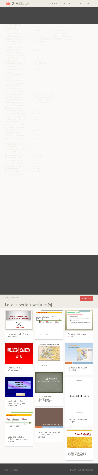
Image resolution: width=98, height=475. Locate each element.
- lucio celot (43, 334)
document (42, 365)
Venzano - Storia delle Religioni (78, 420)
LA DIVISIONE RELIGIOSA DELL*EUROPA (45, 398)
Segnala (89, 469)
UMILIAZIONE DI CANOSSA (15, 368)
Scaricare (86, 298)
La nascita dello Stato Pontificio (77, 368)
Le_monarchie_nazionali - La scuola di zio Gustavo (49, 434)
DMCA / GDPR (77, 469)
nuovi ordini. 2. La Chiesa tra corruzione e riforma (18, 439)
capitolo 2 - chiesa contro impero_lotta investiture (16, 403)
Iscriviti (77, 3)
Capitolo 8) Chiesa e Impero (77, 335)
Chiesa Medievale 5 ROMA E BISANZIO (77, 454)
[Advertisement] (49, 15)
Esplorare (52, 3)
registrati (65, 3)
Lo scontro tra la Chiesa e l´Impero (18, 335)
